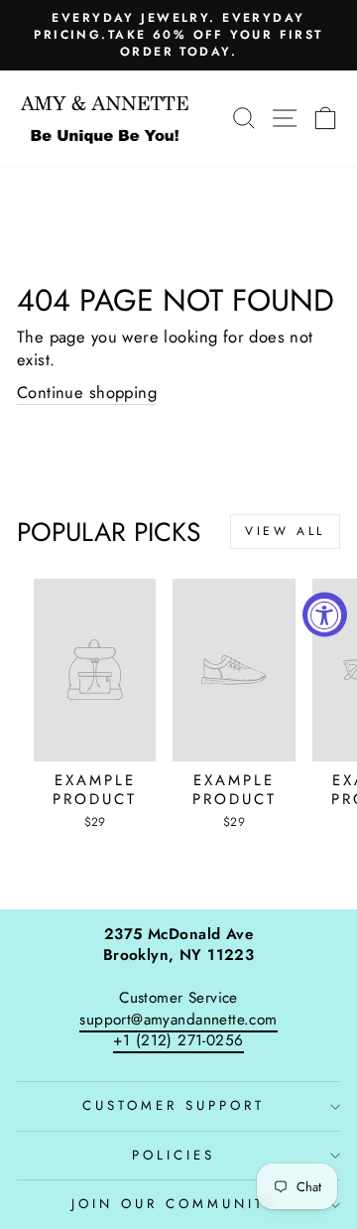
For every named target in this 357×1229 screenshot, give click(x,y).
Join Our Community (173, 1203)
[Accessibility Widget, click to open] (324, 615)
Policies (173, 1155)
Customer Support (173, 1105)
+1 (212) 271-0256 (178, 1040)
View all (285, 531)
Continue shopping (87, 392)
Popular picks (108, 532)
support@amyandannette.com (178, 1019)
